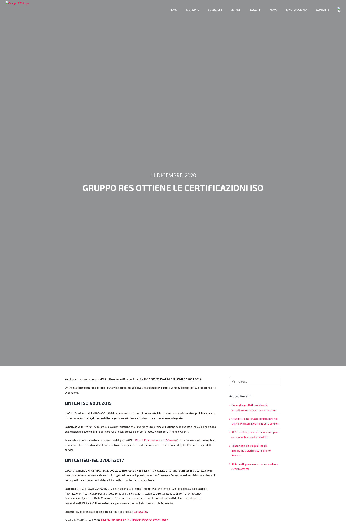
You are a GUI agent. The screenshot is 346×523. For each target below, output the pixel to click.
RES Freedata (152, 440)
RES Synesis (170, 440)
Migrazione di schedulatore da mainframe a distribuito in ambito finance (251, 450)
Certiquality (140, 511)
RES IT (139, 440)
